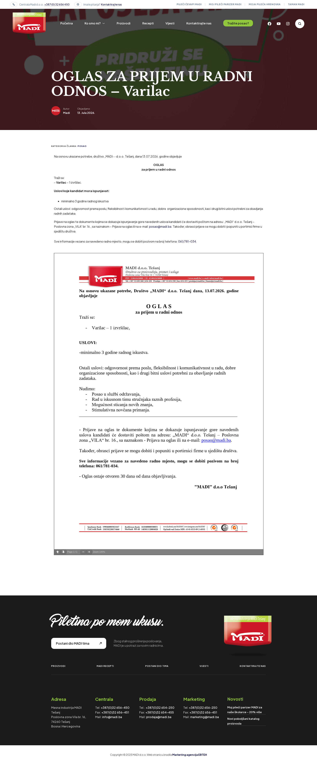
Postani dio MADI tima (72, 643)
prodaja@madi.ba (158, 717)
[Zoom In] (89, 552)
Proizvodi (123, 23)
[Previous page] (57, 552)
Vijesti (169, 23)
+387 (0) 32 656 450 (57, 4)
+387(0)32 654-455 (159, 712)
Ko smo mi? (93, 23)
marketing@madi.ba (204, 717)
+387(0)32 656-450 (115, 707)
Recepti (148, 23)
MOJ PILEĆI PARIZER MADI (225, 4)
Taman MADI (296, 4)
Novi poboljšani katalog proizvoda (243, 721)
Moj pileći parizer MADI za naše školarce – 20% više (244, 709)
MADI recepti (105, 666)
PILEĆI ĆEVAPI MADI (189, 4)
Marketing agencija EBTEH (189, 754)
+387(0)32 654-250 (160, 707)
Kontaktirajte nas (111, 4)
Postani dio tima (156, 666)
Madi (66, 112)
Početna (66, 23)
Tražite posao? (238, 23)
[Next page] (63, 552)
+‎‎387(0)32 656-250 (203, 707)
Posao (82, 146)
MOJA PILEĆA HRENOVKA (265, 4)
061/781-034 (187, 241)
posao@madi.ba (160, 226)
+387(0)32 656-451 (115, 712)
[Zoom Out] (83, 552)
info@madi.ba (112, 717)
